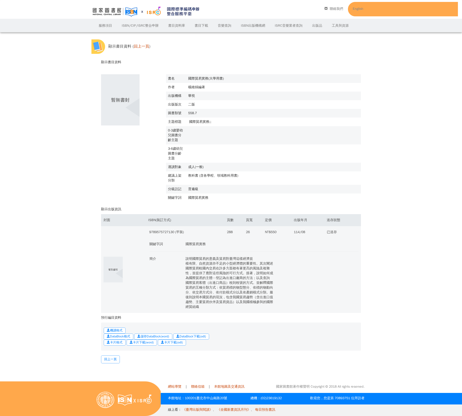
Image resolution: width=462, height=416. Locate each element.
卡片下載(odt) (173, 342)
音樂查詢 (224, 26)
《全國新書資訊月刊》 (234, 410)
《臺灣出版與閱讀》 (197, 410)
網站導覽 (174, 387)
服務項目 (105, 26)
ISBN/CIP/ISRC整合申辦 (140, 26)
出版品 (317, 26)
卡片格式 (116, 342)
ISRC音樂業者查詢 (288, 26)
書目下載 (201, 26)
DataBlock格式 (120, 336)
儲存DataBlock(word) (155, 336)
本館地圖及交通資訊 (229, 387)
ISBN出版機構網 (253, 26)
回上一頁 (141, 46)
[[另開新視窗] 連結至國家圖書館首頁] (105, 400)
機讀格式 (116, 330)
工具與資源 (340, 26)
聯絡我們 (336, 9)
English (358, 9)
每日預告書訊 (265, 410)
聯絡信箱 (198, 387)
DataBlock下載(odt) (193, 336)
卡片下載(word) (143, 342)
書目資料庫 (176, 26)
